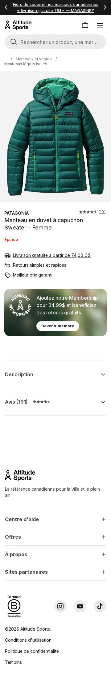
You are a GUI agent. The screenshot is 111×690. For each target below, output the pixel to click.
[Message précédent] (6, 7)
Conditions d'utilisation (28, 640)
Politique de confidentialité (32, 651)
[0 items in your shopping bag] (85, 25)
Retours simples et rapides (39, 265)
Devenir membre (57, 326)
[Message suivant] (105, 7)
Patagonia (16, 213)
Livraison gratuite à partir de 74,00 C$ (52, 255)
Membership (83, 298)
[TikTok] (100, 606)
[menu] (100, 25)
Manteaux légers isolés (25, 64)
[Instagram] (60, 606)
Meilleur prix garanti (32, 274)
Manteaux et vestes (34, 59)
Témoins (13, 662)
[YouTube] (80, 606)
